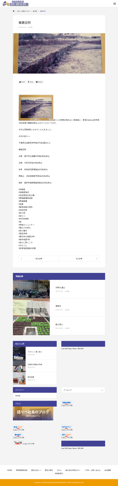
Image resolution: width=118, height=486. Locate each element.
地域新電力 (59, 473)
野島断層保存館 (21, 470)
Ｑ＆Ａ (59, 470)
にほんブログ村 (67, 405)
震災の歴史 (49, 470)
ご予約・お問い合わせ (92, 470)
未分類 (30, 27)
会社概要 (107, 470)
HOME (9, 470)
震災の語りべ (36, 470)
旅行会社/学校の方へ (72, 470)
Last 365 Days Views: (69, 348)
